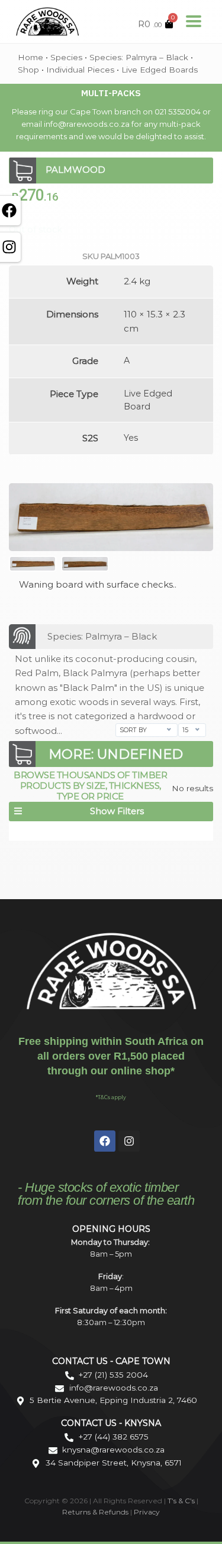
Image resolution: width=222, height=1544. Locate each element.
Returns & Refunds (95, 1511)
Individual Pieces (80, 69)
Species (66, 57)
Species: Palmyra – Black (138, 57)
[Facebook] (104, 1141)
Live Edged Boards (159, 69)
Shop (28, 69)
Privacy (147, 1511)
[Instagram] (129, 1141)
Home (30, 57)
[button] (111, 811)
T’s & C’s (181, 1500)
